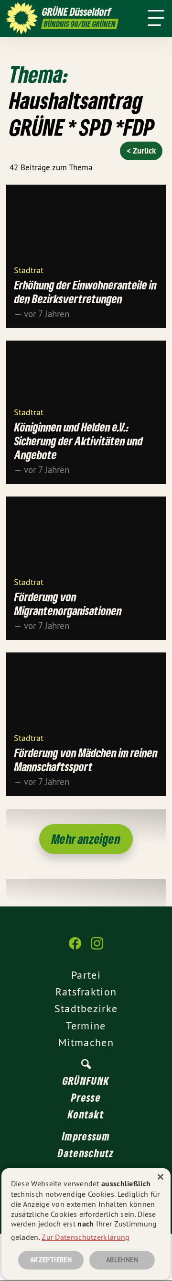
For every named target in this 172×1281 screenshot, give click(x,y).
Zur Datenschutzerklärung (85, 1237)
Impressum (86, 1136)
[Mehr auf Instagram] (97, 948)
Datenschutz (86, 1153)
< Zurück (141, 150)
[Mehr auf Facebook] (75, 948)
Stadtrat (28, 270)
